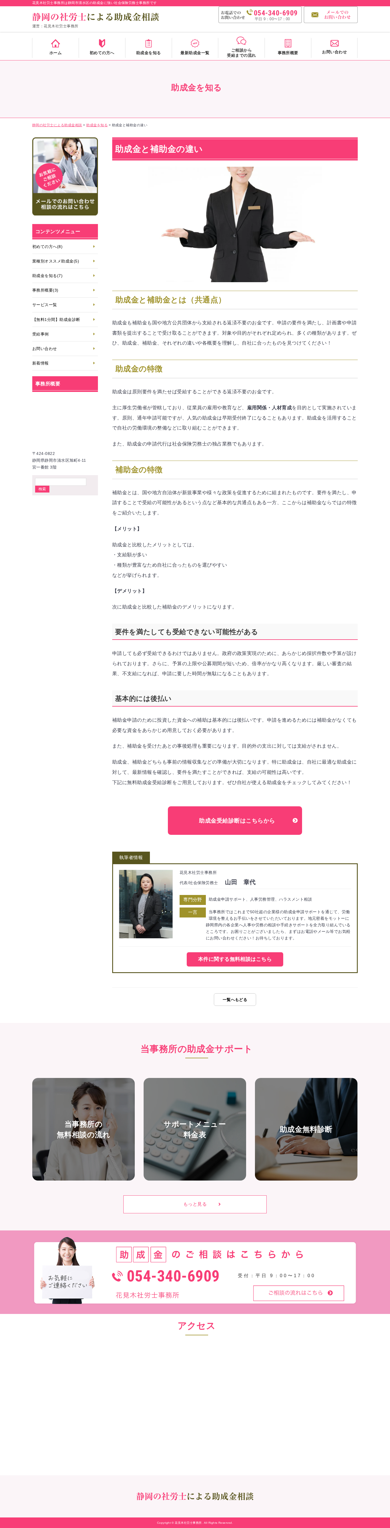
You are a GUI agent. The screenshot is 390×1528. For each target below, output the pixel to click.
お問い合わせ (44, 348)
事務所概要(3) (45, 290)
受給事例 (40, 334)
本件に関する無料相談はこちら (235, 959)
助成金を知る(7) (47, 275)
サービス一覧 (44, 304)
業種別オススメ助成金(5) (55, 261)
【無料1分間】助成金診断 (56, 319)
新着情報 (40, 363)
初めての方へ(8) (47, 246)
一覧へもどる (235, 999)
